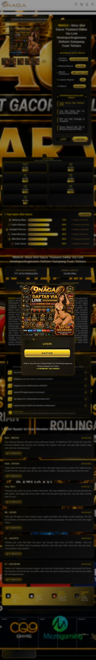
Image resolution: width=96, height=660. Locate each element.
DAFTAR (47, 353)
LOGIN (47, 343)
